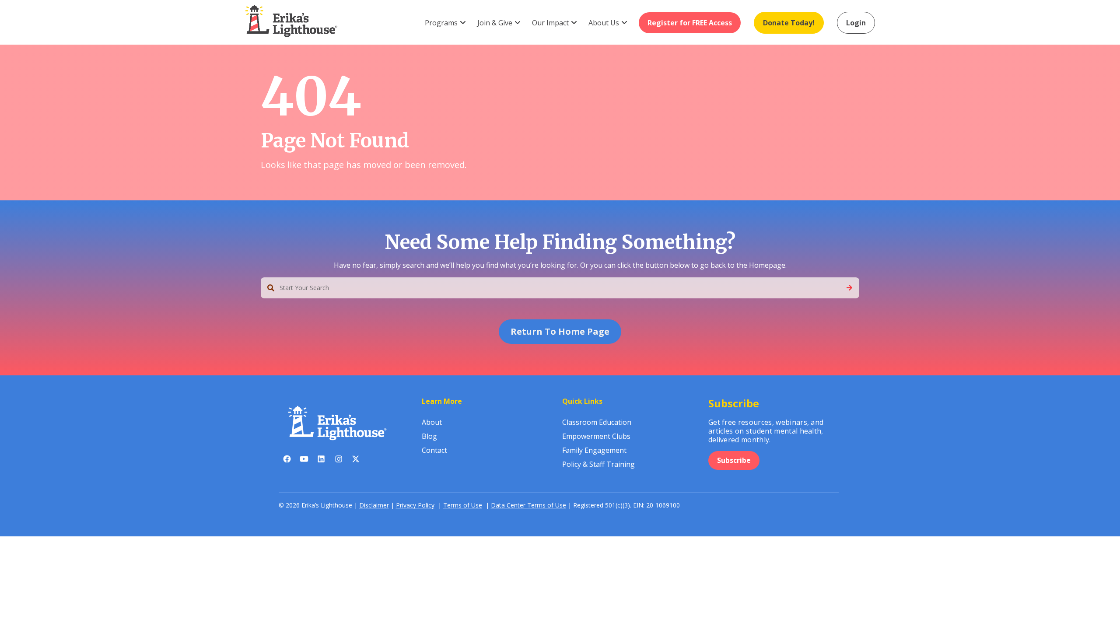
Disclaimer (374, 505)
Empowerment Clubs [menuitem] (596, 436)
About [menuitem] (432, 422)
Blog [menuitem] (429, 436)
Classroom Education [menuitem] (596, 422)
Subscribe (734, 460)
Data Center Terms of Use (528, 505)
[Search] (849, 287)
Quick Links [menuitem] (582, 401)
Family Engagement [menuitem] (594, 450)
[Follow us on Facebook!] (287, 461)
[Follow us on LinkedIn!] (321, 461)
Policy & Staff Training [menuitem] (598, 464)
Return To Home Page (560, 331)
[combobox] (560, 287)
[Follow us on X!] (355, 461)
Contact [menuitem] (434, 450)
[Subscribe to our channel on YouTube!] (304, 461)
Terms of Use (462, 505)
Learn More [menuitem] (442, 401)
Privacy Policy (415, 505)
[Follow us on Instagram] (338, 461)
